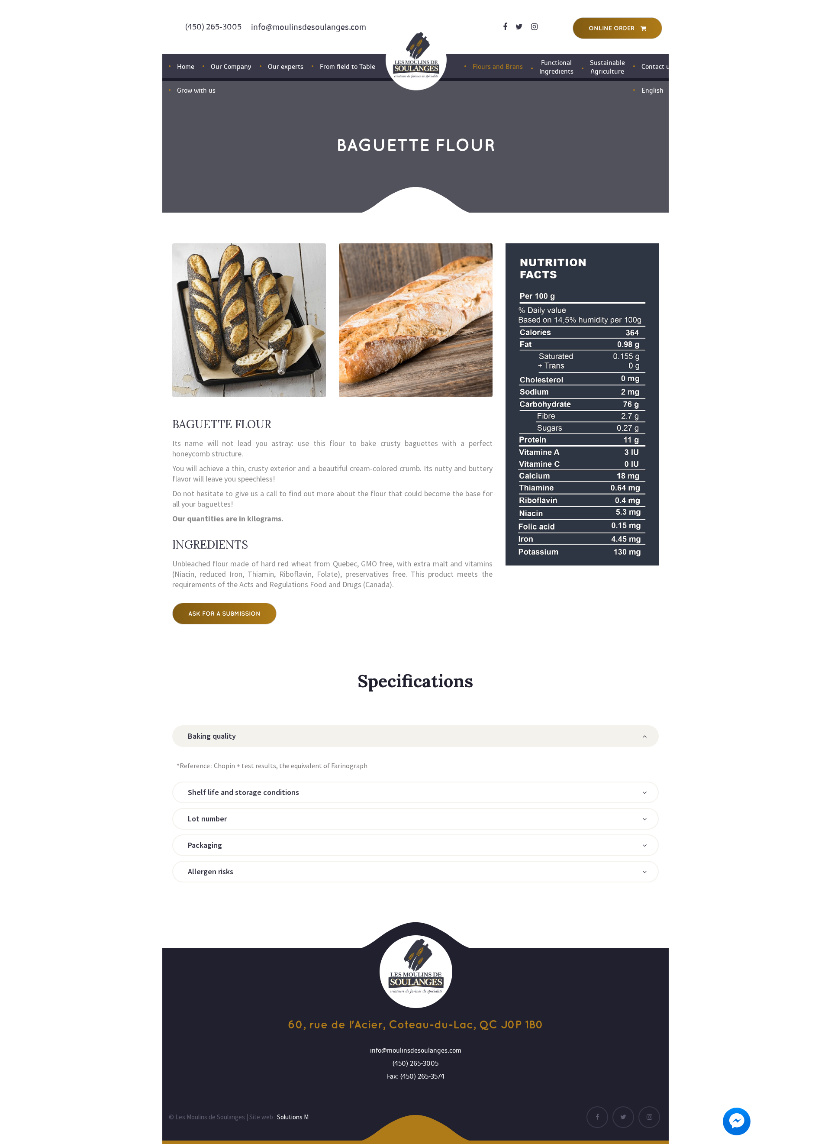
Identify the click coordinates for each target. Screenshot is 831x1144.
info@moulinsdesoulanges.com (308, 27)
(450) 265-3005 (213, 27)
